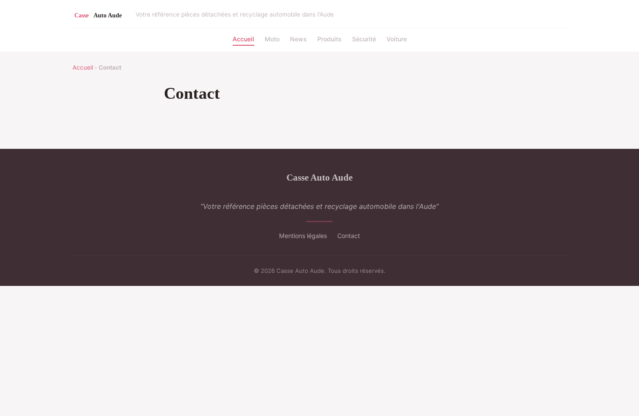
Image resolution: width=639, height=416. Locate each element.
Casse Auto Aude (319, 177)
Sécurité (364, 39)
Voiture (396, 39)
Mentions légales (303, 235)
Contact (348, 235)
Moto (272, 39)
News (298, 39)
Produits (329, 39)
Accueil (243, 39)
